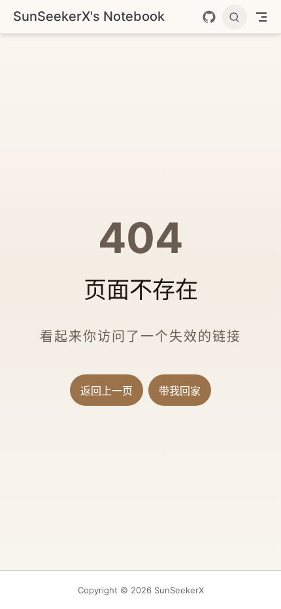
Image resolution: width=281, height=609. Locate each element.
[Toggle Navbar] (261, 16)
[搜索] (234, 17)
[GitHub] (209, 17)
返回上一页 (106, 390)
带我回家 (180, 390)
